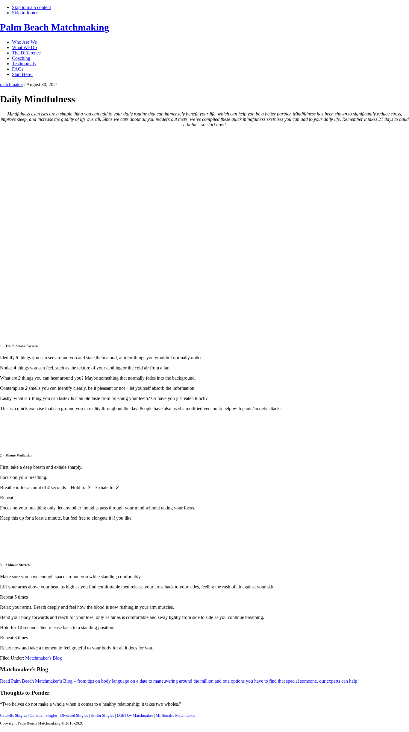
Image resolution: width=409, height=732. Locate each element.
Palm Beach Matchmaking (54, 27)
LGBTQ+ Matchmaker (135, 715)
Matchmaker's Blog (43, 658)
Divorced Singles (74, 715)
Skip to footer (25, 12)
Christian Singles (43, 715)
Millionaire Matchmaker (176, 715)
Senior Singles (102, 715)
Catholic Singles (13, 715)
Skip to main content (31, 7)
